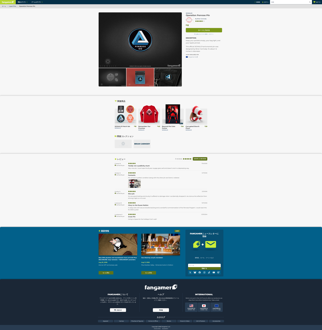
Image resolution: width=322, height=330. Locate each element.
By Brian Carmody (200, 19)
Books (169, 321)
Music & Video (185, 321)
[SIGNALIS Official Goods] (123, 144)
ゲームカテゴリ (36, 2)
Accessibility (165, 328)
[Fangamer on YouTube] (214, 272)
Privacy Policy (157, 328)
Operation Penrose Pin (198, 15)
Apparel (105, 321)
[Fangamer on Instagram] (204, 272)
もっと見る (106, 273)
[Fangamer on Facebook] (199, 272)
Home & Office (153, 321)
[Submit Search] (310, 2)
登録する (204, 268)
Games (121, 321)
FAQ (161, 310)
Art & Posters (200, 321)
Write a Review (200, 159)
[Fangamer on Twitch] (218, 272)
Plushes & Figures (137, 321)
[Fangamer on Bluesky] (195, 272)
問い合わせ (118, 310)
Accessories (216, 321)
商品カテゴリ (22, 2)
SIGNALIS (189, 13)
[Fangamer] (8, 2)
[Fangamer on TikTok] (209, 272)
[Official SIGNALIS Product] (189, 20)
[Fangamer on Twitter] (190, 272)
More (258, 2)
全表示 (177, 231)
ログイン (211, 34)
